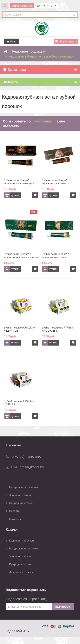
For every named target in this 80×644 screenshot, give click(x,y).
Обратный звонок (22, 5)
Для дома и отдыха (21, 572)
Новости (14, 510)
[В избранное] (35, 195)
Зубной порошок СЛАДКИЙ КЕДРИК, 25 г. (19, 329)
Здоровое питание (20, 495)
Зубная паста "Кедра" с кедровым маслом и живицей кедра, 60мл (21, 255)
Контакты (15, 519)
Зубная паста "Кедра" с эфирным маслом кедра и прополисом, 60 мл (19, 181)
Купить (15, 195)
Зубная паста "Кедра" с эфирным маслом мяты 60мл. (55, 181)
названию (11, 126)
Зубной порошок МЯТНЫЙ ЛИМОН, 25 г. (57, 329)
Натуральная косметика (24, 487)
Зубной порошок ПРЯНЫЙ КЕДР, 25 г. (19, 402)
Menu (12, 41)
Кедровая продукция (22, 540)
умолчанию (43, 121)
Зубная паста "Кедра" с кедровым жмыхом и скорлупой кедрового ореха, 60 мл (58, 255)
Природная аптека (21, 502)
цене (61, 121)
